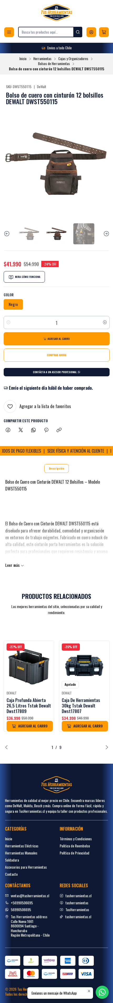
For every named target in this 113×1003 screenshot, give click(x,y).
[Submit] (77, 32)
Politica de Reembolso (75, 845)
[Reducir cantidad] (8, 322)
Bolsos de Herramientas (54, 64)
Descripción (56, 468)
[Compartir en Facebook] (8, 430)
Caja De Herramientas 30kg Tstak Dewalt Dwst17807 (81, 705)
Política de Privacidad (74, 853)
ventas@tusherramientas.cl (30, 895)
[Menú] (9, 32)
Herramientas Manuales (21, 853)
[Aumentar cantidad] (104, 322)
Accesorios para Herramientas (26, 867)
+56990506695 (22, 902)
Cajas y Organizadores (73, 59)
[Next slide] (106, 233)
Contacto (11, 874)
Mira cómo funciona (27, 277)
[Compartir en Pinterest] (46, 430)
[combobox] (50, 32)
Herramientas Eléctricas (21, 845)
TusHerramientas (77, 909)
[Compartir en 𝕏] (20, 430)
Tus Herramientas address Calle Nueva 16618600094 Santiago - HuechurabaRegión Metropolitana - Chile (30, 926)
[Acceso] (91, 32)
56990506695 (21, 909)
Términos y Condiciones (76, 838)
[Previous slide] (8, 233)
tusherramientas (76, 902)
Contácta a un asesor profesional (55, 372)
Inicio (23, 59)
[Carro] (104, 32)
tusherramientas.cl (78, 895)
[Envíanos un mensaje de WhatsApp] (102, 992)
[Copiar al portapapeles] (59, 430)
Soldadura (12, 860)
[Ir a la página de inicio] (56, 12)
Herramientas (42, 59)
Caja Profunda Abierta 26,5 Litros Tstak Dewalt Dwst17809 (29, 705)
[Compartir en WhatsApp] (33, 430)
